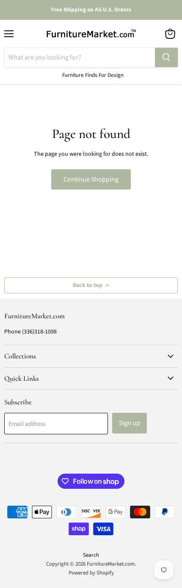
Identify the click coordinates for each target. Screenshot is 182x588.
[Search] (166, 57)
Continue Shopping (91, 179)
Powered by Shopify (91, 573)
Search (91, 555)
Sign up (129, 423)
